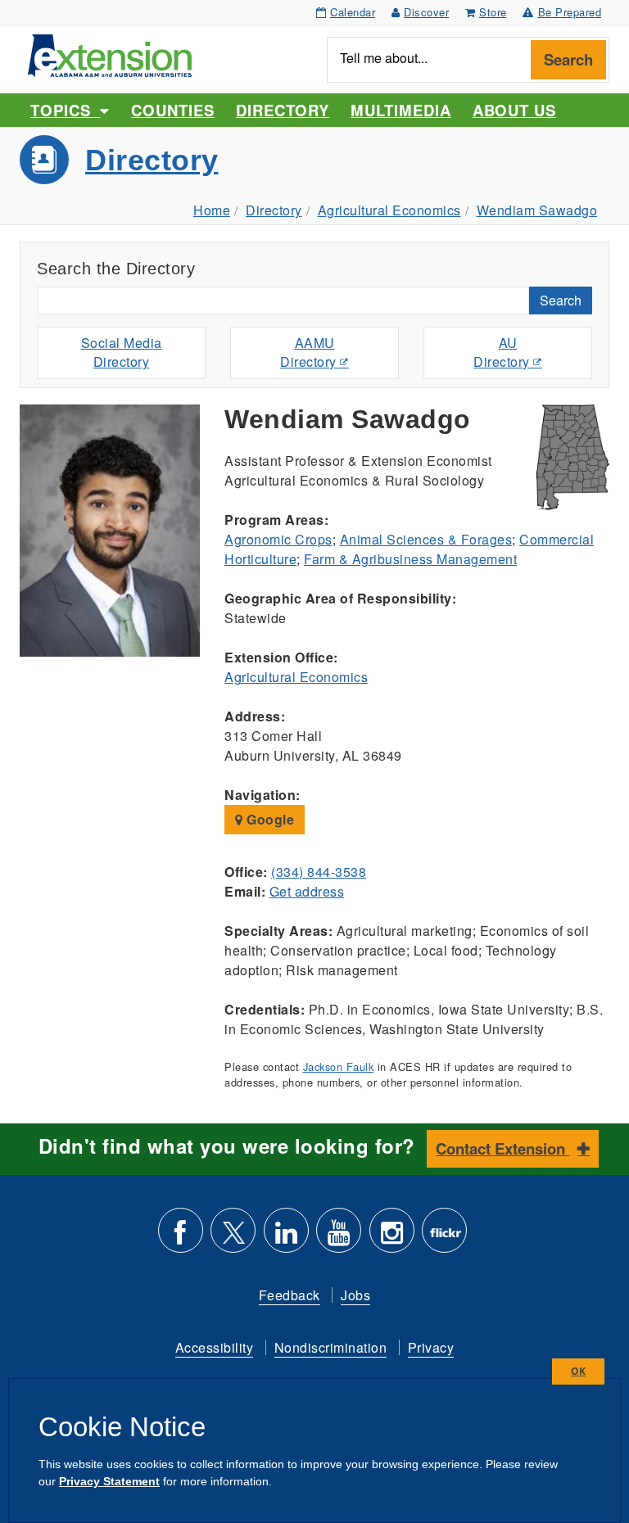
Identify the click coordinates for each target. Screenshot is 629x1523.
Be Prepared (570, 12)
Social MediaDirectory (121, 352)
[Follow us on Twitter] (233, 1236)
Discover (426, 12)
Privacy (431, 1347)
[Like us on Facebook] (180, 1236)
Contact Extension (502, 1148)
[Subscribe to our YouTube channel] (338, 1236)
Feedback (289, 1295)
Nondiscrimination (330, 1347)
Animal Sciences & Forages (426, 539)
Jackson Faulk (338, 1066)
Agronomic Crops (278, 539)
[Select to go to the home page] (110, 53)
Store (493, 12)
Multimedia (400, 110)
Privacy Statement (109, 1481)
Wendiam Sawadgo (537, 210)
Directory (282, 110)
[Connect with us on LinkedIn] (286, 1236)
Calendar (352, 12)
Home (211, 210)
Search (568, 59)
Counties (172, 110)
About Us (514, 110)
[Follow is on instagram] (391, 1236)
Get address (307, 891)
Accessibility (214, 1347)
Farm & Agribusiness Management (410, 558)
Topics (65, 110)
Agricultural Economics (389, 210)
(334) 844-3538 (318, 871)
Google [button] (269, 819)
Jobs (355, 1295)
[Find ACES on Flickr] (444, 1236)
